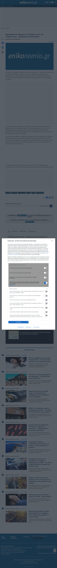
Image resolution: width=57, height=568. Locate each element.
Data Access (28, 327)
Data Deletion (21, 327)
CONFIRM (18, 322)
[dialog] (28, 284)
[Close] (52, 241)
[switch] (46, 268)
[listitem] (28, 265)
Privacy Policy (36, 327)
